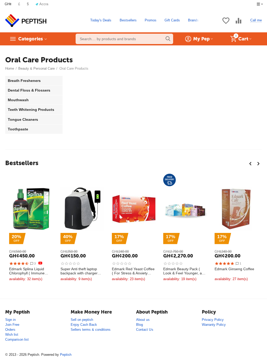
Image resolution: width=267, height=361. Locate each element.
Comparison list (17, 339)
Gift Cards (172, 20)
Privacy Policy (213, 320)
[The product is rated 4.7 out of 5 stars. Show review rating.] (19, 263)
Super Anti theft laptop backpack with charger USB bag (79, 271)
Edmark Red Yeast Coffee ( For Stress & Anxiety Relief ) (133, 271)
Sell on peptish (82, 320)
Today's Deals (100, 20)
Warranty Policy (214, 325)
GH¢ (8, 4)
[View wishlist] (226, 24)
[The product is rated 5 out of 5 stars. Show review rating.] (224, 263)
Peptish (65, 355)
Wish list (11, 334)
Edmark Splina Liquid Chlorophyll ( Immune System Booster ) (27, 271)
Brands (193, 20)
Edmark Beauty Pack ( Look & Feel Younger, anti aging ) (184, 271)
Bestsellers (128, 20)
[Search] (168, 39)
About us (143, 320)
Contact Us (144, 330)
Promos (150, 20)
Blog (139, 325)
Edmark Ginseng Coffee (234, 269)
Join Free (12, 325)
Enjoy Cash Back (84, 325)
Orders (10, 330)
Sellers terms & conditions (91, 330)
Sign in (10, 320)
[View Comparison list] (238, 24)
